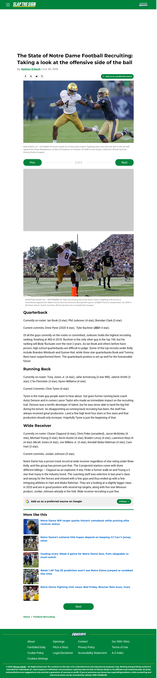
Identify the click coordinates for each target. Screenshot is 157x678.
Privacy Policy (86, 647)
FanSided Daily (36, 647)
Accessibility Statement (92, 652)
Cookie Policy (35, 652)
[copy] (42, 76)
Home (26, 616)
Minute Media (19, 667)
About (31, 641)
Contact (83, 641)
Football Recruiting (44, 616)
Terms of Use (120, 647)
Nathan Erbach (30, 69)
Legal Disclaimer (63, 652)
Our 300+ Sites (121, 641)
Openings (58, 641)
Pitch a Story (60, 647)
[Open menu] (8, 4)
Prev (32, 162)
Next (124, 162)
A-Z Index (117, 652)
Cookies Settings (37, 658)
